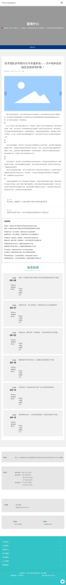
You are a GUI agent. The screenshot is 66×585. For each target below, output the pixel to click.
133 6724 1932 (27, 485)
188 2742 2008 (28, 477)
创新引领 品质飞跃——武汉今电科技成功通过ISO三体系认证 (28, 212)
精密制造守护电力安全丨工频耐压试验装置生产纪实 (20, 246)
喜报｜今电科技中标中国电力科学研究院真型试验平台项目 (22, 228)
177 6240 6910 (27, 480)
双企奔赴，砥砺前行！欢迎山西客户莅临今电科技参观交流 (27, 202)
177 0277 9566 (27, 482)
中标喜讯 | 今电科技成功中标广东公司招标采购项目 (19, 252)
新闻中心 (16, 28)
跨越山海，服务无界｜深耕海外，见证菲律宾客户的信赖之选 (22, 240)
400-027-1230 (26, 472)
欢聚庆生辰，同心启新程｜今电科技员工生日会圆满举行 (21, 234)
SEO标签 (43, 573)
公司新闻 (23, 28)
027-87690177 (26, 475)
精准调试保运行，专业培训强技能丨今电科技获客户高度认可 (22, 258)
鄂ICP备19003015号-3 (48, 575)
